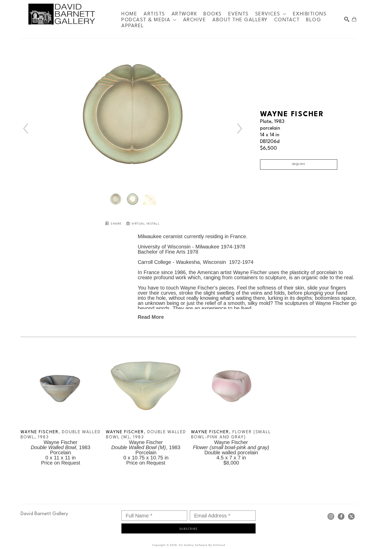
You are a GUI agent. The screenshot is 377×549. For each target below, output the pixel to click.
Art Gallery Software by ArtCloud (202, 545)
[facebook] (341, 516)
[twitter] (351, 516)
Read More (151, 317)
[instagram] (331, 516)
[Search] (346, 19)
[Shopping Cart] (354, 19)
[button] (270, 14)
